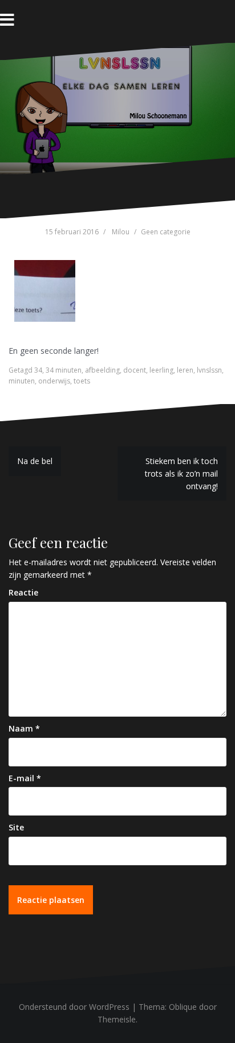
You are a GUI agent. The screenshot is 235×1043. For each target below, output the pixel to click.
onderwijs (54, 381)
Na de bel (34, 460)
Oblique (183, 1006)
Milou (120, 232)
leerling (161, 370)
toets (82, 381)
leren (185, 370)
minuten (22, 381)
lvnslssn (209, 370)
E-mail (25, 778)
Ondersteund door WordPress (74, 1006)
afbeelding (102, 370)
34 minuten (64, 370)
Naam (24, 728)
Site (16, 827)
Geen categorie (166, 232)
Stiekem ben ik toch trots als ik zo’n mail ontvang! (181, 473)
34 (38, 370)
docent (134, 370)
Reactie (23, 592)
